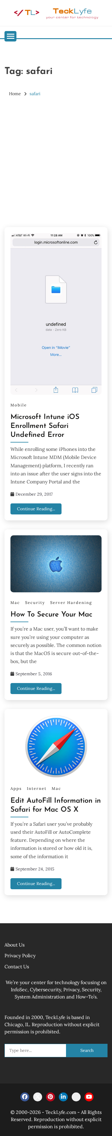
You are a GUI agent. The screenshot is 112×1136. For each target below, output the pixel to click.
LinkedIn (63, 1096)
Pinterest (50, 1096)
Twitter (37, 1096)
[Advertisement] (56, 162)
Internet (37, 788)
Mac (15, 602)
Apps (16, 788)
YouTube (89, 1096)
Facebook (24, 1096)
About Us (14, 945)
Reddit (76, 1096)
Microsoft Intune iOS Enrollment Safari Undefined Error (44, 426)
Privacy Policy (20, 955)
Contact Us (16, 966)
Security (35, 602)
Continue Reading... (36, 508)
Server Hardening (71, 602)
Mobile (18, 405)
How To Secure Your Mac (51, 614)
